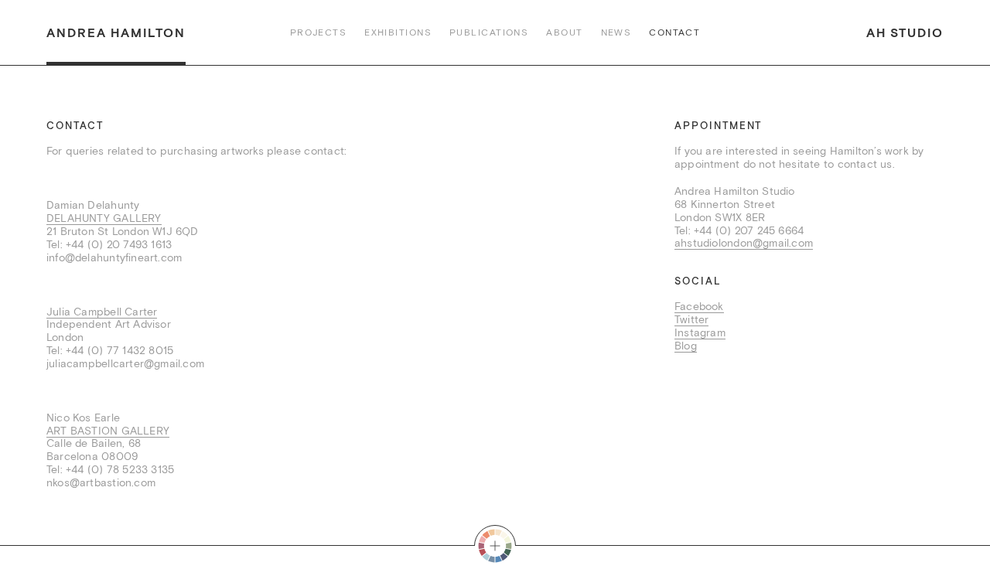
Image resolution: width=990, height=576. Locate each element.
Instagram (699, 332)
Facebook (699, 306)
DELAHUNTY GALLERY (104, 218)
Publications (488, 32)
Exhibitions (398, 32)
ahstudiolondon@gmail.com (743, 243)
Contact (674, 32)
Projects (318, 32)
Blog (685, 345)
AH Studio (905, 33)
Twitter (691, 319)
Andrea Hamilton (116, 33)
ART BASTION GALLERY (107, 430)
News (616, 32)
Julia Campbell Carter (101, 311)
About (564, 32)
